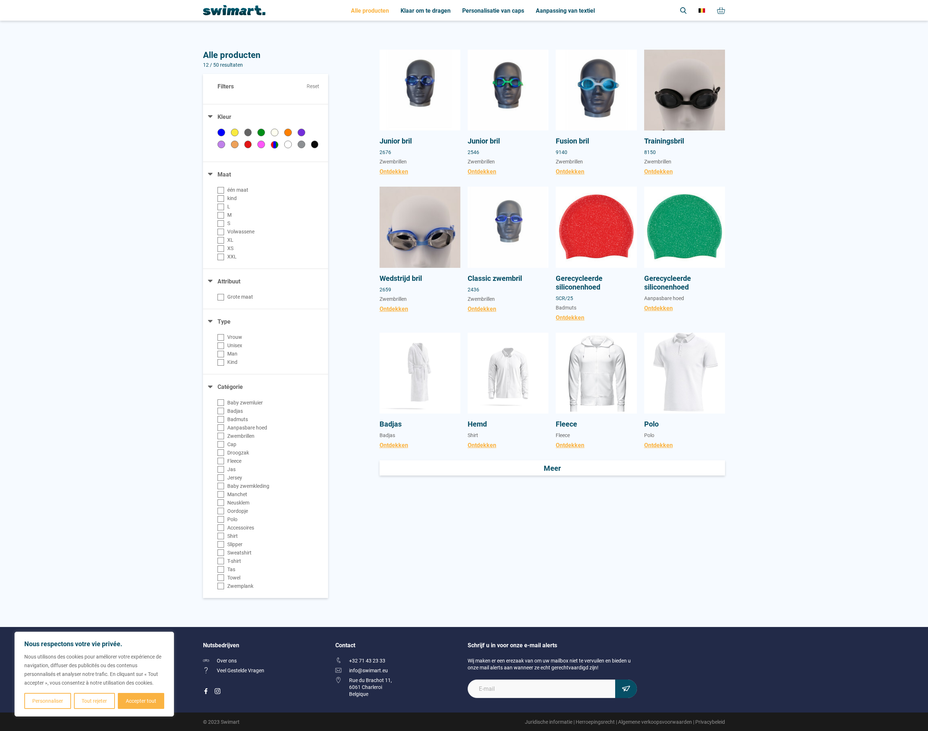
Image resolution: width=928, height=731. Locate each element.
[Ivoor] (274, 132)
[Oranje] (288, 132)
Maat (224, 174)
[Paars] (301, 132)
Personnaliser (47, 700)
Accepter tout (141, 700)
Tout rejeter (94, 700)
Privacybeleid (710, 721)
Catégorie (230, 386)
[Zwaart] (315, 144)
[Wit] (288, 144)
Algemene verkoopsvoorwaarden (655, 721)
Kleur (224, 116)
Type (224, 321)
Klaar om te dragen (426, 10)
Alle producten (370, 10)
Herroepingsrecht (595, 721)
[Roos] (261, 144)
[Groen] (261, 132)
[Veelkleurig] (274, 145)
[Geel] (235, 132)
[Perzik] (235, 144)
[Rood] (248, 144)
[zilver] (301, 144)
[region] (94, 674)
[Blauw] (221, 132)
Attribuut (229, 281)
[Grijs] (248, 132)
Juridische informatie (548, 721)
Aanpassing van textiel (565, 10)
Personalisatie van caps (493, 10)
